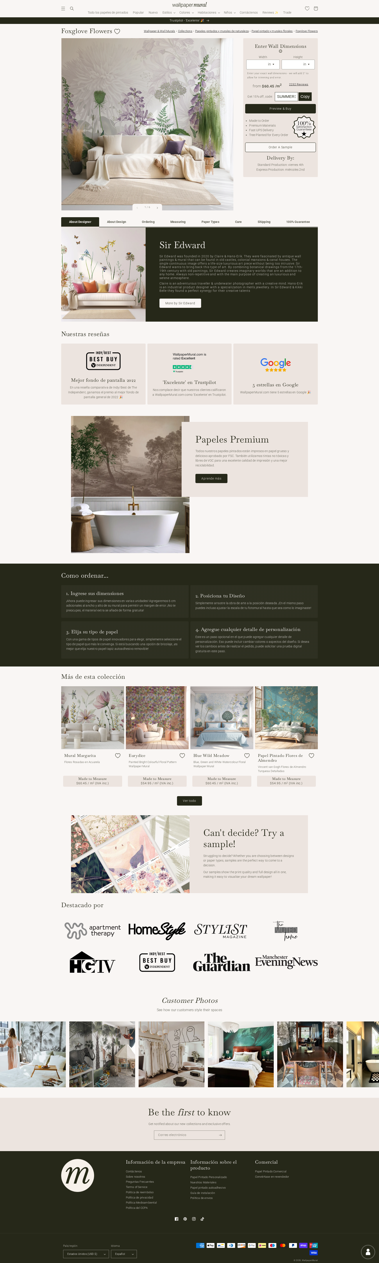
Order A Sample (280, 147)
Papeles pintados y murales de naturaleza (222, 31)
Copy (305, 96)
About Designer (80, 222)
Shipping (264, 222)
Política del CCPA (137, 1207)
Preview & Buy (280, 108)
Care (238, 222)
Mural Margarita (80, 755)
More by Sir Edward (180, 303)
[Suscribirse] (220, 1135)
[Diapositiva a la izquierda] (137, 208)
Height (298, 57)
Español (120, 1254)
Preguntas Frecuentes (140, 1181)
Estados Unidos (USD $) (82, 1254)
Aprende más (211, 478)
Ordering (148, 222)
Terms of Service (137, 1187)
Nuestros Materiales (203, 1182)
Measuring (178, 222)
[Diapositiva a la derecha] (157, 208)
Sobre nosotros (135, 1176)
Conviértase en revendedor (272, 1176)
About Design (116, 222)
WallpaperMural (310, 1260)
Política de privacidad (139, 1197)
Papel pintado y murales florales (272, 31)
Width (263, 57)
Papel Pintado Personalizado (208, 1177)
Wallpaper (159, 31)
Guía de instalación (202, 1193)
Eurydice (137, 755)
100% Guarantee (298, 222)
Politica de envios (201, 1198)
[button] (63, 8)
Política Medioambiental (141, 1202)
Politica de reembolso (140, 1192)
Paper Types (210, 222)
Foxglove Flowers (307, 31)
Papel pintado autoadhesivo (208, 1187)
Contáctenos (134, 1171)
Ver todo (189, 801)
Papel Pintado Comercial (271, 1171)
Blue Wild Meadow (211, 755)
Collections (185, 31)
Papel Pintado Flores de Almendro (280, 758)
